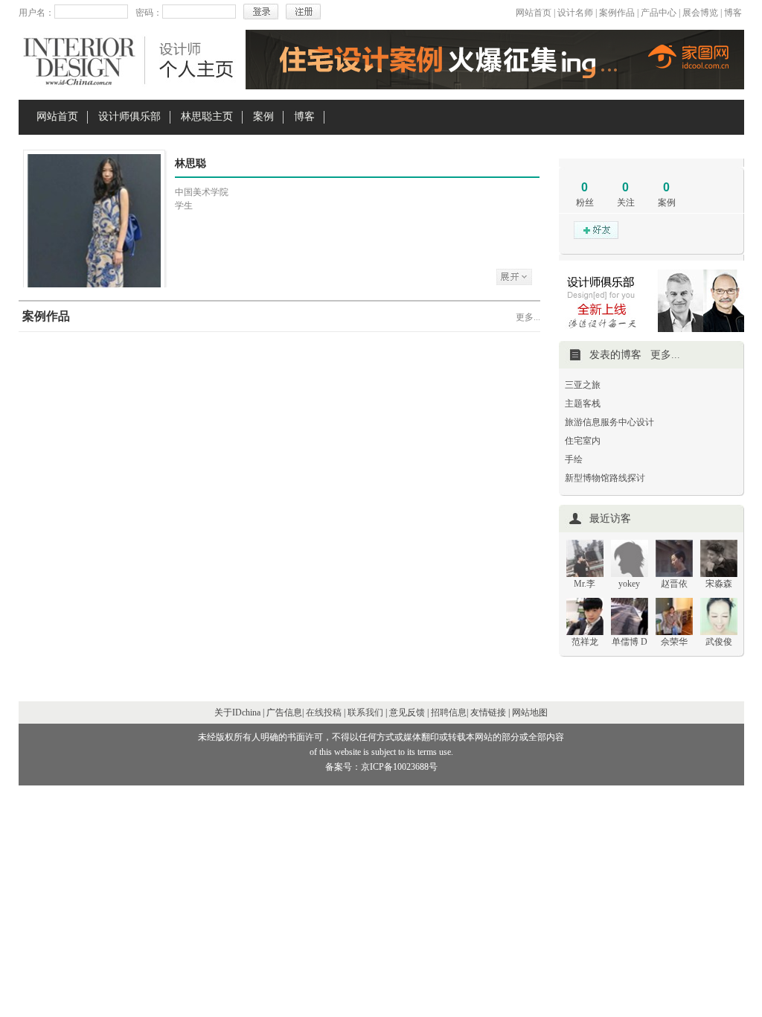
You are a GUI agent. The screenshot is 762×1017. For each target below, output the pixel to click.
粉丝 (585, 202)
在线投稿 (324, 712)
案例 (263, 116)
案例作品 (617, 12)
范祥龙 (585, 642)
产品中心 (658, 12)
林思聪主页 (207, 116)
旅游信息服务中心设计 (609, 422)
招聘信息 (449, 712)
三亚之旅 (583, 385)
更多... (528, 317)
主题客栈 (583, 403)
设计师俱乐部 (129, 116)
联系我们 (365, 712)
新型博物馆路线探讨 (605, 478)
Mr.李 (584, 583)
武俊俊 (718, 642)
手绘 (574, 459)
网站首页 (533, 12)
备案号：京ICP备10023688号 (381, 767)
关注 (626, 202)
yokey (629, 583)
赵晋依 (674, 583)
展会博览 (700, 12)
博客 (733, 12)
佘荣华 (674, 642)
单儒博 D (629, 642)
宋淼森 (718, 583)
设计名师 (575, 12)
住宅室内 (583, 441)
